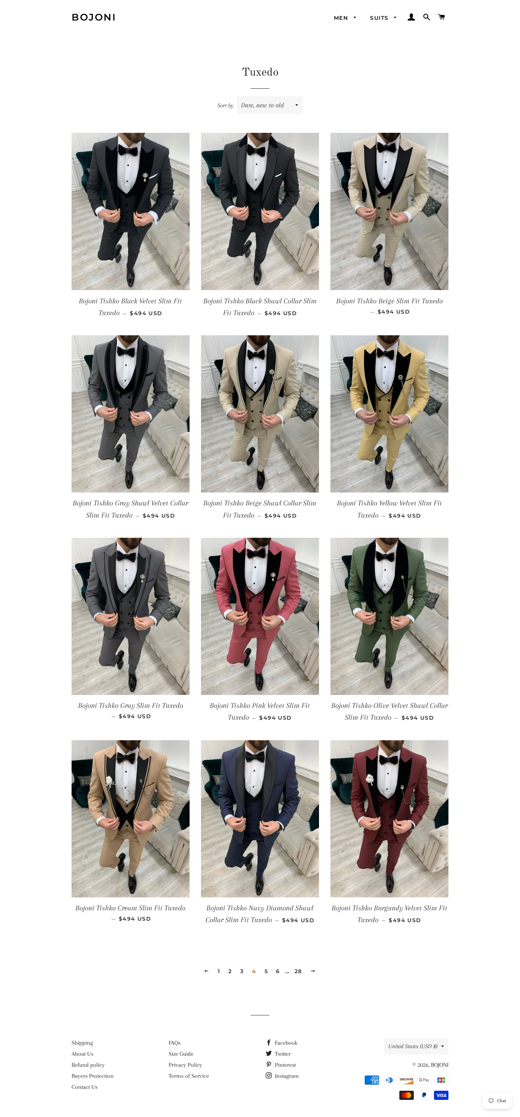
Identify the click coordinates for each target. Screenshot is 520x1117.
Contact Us (84, 1087)
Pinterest (284, 1064)
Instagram (286, 1075)
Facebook (285, 1042)
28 (298, 971)
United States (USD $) (412, 1046)
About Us (82, 1053)
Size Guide (181, 1053)
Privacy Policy (185, 1064)
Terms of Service (189, 1075)
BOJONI (94, 17)
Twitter (282, 1053)
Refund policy (88, 1064)
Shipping (82, 1042)
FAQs (174, 1042)
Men (342, 17)
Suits (380, 17)
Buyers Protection (93, 1075)
